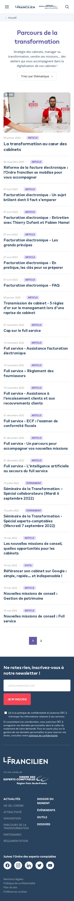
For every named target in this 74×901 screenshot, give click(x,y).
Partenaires (13, 834)
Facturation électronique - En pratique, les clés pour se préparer (33, 265)
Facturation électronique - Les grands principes (31, 242)
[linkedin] (29, 865)
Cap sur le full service (22, 330)
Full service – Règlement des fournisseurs (28, 373)
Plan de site (10, 887)
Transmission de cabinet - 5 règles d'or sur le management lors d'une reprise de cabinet (34, 307)
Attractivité (13, 812)
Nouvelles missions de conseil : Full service (34, 618)
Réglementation (16, 841)
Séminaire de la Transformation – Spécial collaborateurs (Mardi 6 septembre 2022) (33, 493)
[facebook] (7, 865)
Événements (46, 810)
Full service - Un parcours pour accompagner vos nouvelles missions (36, 445)
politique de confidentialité (43, 735)
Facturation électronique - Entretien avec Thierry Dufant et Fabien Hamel (36, 220)
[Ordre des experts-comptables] (48, 7)
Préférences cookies (15, 891)
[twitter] (39, 865)
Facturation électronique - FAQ (32, 285)
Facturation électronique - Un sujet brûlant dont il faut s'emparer (35, 197)
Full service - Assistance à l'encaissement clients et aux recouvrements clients (29, 398)
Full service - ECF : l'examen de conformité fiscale (31, 423)
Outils (42, 817)
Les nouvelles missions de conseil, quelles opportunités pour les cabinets (33, 548)
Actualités (12, 799)
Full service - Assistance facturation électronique (36, 350)
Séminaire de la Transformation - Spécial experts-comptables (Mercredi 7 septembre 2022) (33, 520)
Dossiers (43, 824)
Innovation (12, 818)
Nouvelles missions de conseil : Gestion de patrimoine (30, 595)
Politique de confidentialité (19, 883)
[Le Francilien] (25, 6)
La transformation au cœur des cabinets (35, 146)
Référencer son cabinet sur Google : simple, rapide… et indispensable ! (35, 573)
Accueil (12, 17)
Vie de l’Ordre (14, 805)
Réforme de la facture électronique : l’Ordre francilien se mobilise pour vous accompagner (36, 172)
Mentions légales (13, 879)
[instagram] (18, 865)
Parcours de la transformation (16, 826)
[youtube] (50, 865)
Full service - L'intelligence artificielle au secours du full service (36, 468)
